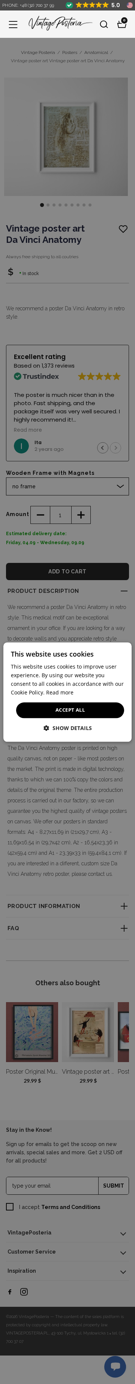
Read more (60, 692)
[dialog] (67, 692)
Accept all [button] (70, 710)
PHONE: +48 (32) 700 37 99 (28, 5)
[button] (13, 24)
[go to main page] (58, 24)
